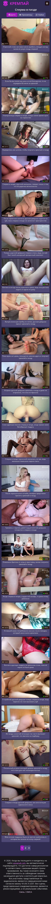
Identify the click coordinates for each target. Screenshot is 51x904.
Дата (12, 14)
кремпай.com (19, 863)
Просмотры (26, 14)
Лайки (41, 14)
